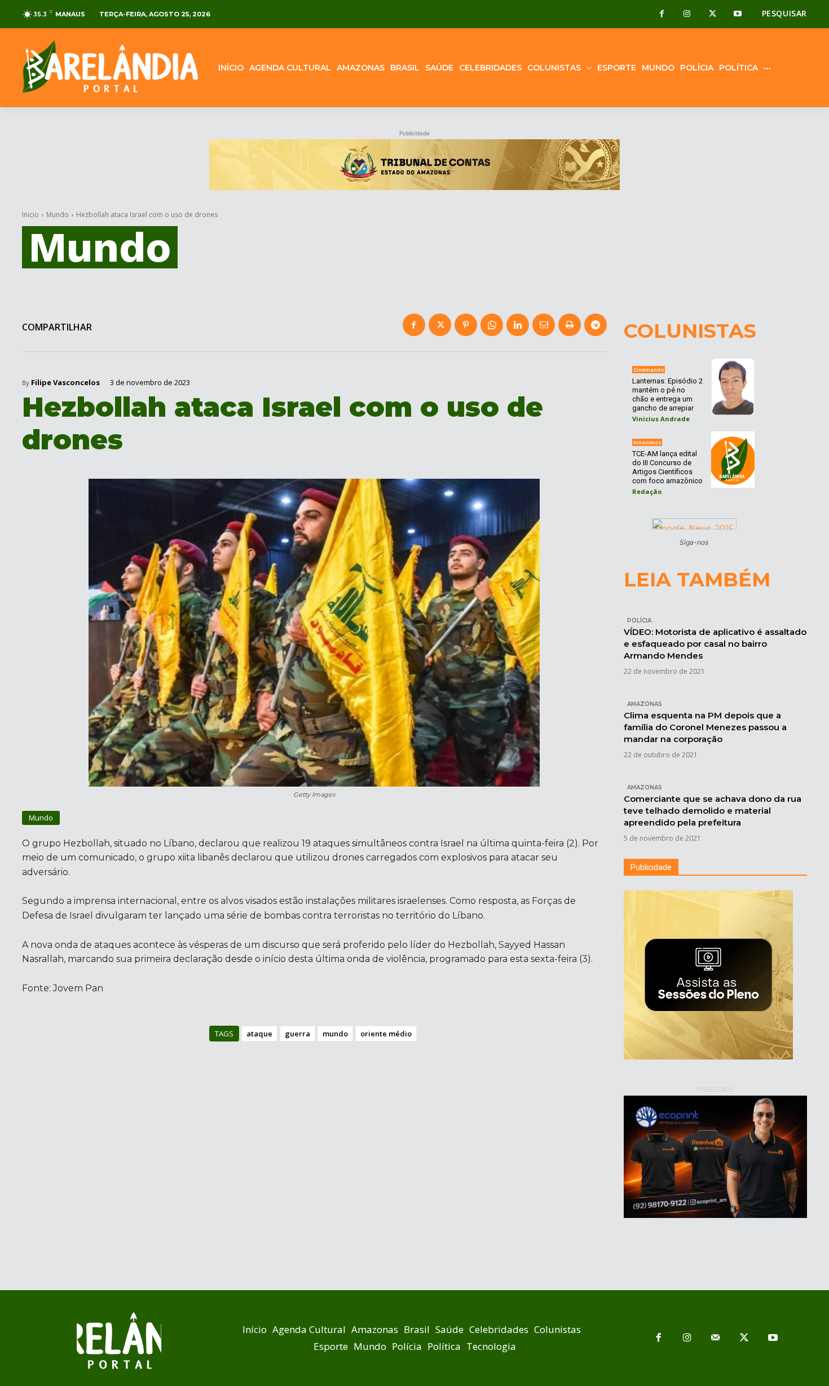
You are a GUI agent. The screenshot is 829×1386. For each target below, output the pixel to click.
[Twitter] (712, 14)
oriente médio (386, 1034)
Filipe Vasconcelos (65, 382)
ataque (259, 1034)
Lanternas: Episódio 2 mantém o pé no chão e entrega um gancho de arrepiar (667, 394)
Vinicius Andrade (661, 418)
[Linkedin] (517, 325)
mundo (335, 1034)
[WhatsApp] (491, 325)
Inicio (30, 214)
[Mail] (715, 1338)
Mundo (57, 214)
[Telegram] (595, 325)
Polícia (639, 620)
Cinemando (648, 369)
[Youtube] (738, 14)
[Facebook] (662, 14)
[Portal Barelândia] (110, 66)
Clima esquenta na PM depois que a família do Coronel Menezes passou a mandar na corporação (705, 727)
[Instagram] (687, 14)
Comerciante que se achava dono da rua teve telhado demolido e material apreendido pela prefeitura (712, 810)
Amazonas (647, 442)
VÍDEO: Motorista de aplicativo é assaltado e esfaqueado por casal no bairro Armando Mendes (715, 643)
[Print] (569, 325)
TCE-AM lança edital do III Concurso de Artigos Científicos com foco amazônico (667, 467)
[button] (784, 13)
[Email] (543, 325)
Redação (647, 491)
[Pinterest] (466, 325)
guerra (297, 1034)
